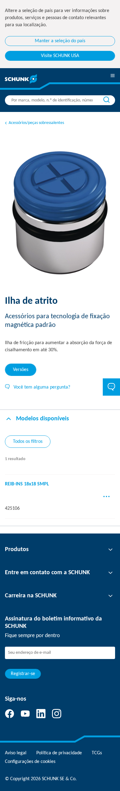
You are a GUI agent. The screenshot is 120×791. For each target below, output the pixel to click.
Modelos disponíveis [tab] (42, 419)
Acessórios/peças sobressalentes (36, 123)
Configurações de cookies (30, 761)
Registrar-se (23, 673)
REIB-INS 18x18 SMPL (27, 484)
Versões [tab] (20, 369)
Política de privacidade (59, 753)
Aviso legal (15, 753)
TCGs (97, 753)
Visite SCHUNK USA (60, 55)
